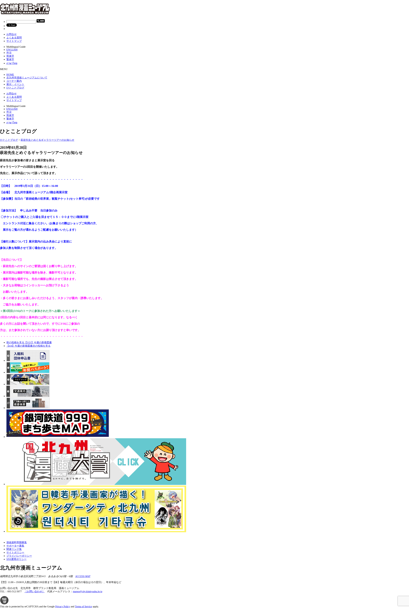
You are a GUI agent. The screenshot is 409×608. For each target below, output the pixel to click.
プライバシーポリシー (19, 555)
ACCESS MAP (82, 576)
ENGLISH (12, 49)
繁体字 (10, 59)
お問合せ (11, 34)
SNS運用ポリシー (16, 559)
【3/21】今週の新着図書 (29, 342)
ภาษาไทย (11, 63)
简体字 (10, 56)
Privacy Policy (62, 606)
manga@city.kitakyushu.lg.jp (87, 591)
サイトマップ (14, 41)
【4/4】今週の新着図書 (28, 345)
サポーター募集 (15, 545)
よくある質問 (14, 37)
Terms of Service (83, 606)
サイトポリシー (15, 552)
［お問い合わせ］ (34, 591)
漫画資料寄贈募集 (16, 542)
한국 (9, 52)
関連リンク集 (14, 549)
